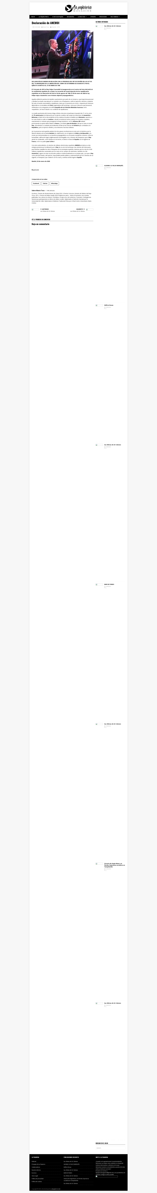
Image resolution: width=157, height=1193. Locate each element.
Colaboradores (36, 1167)
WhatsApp (54, 183)
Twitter (45, 183)
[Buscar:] (110, 1148)
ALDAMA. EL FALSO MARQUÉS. (113, 165)
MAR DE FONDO (109, 584)
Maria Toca (46, 27)
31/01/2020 (37, 27)
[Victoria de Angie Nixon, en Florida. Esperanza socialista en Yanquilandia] (99, 997)
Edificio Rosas (108, 305)
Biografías (70, 17)
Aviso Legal (35, 1176)
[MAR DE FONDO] (99, 718)
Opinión (93, 17)
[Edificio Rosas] (99, 439)
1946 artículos (50, 190)
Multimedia (114, 17)
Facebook (36, 183)
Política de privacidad (37, 1178)
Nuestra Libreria (36, 1170)
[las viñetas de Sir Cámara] (99, 160)
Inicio (33, 17)
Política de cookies (37, 1181)
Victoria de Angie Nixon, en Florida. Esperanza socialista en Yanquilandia (114, 865)
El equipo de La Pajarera (38, 1164)
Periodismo (103, 17)
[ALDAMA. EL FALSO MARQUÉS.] (99, 299)
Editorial (34, 1161)
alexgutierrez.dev (56, 1189)
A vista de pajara (57, 17)
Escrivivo (34, 1173)
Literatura (81, 17)
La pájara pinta (44, 17)
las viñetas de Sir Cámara (112, 26)
